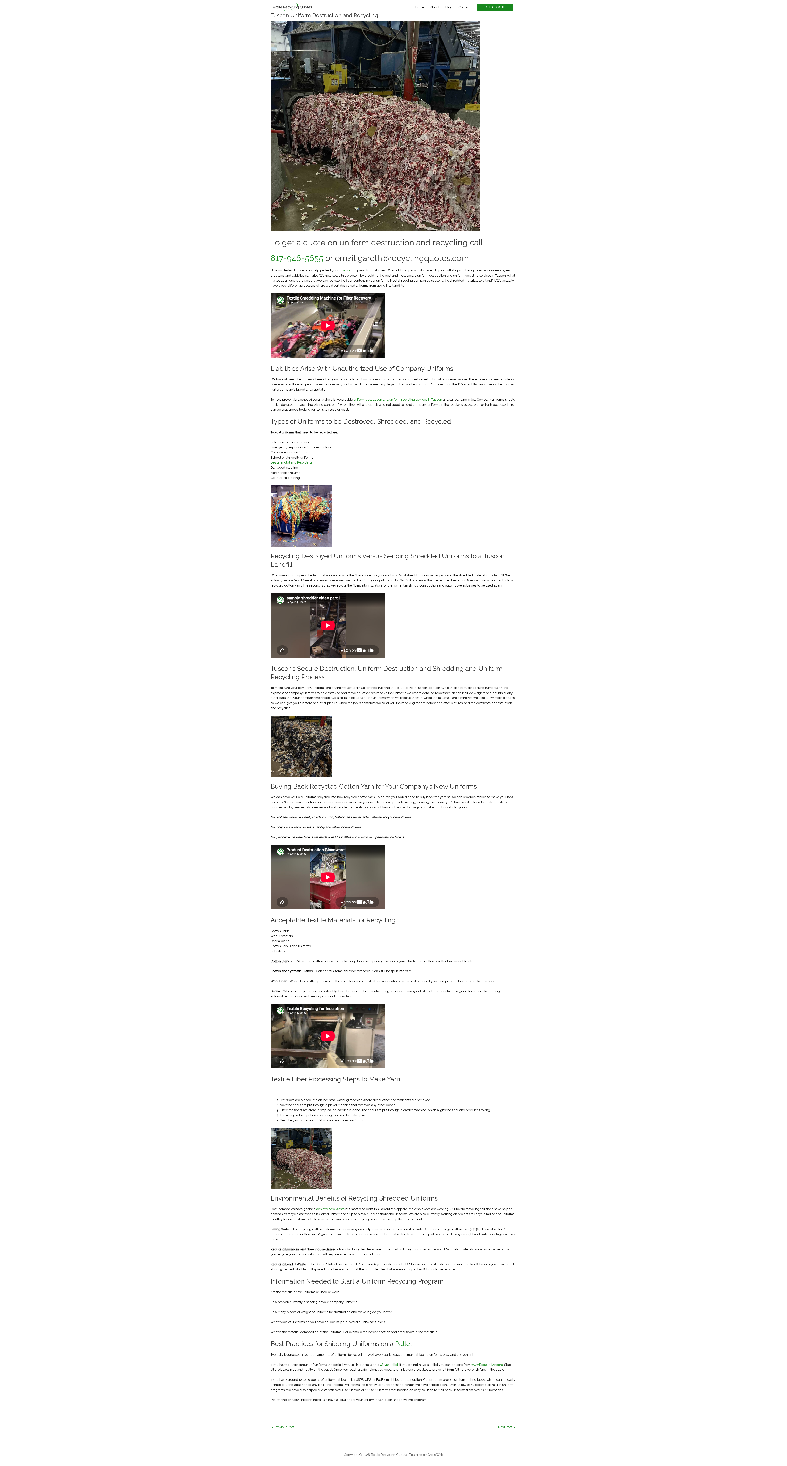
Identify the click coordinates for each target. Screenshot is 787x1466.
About (434, 7)
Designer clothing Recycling (291, 462)
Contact (464, 7)
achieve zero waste (330, 1209)
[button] (495, 7)
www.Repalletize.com (487, 1365)
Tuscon (344, 270)
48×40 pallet (389, 1365)
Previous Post (282, 1427)
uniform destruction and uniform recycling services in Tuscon (398, 399)
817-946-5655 (297, 258)
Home (419, 7)
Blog (448, 7)
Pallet (403, 1344)
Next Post (507, 1427)
